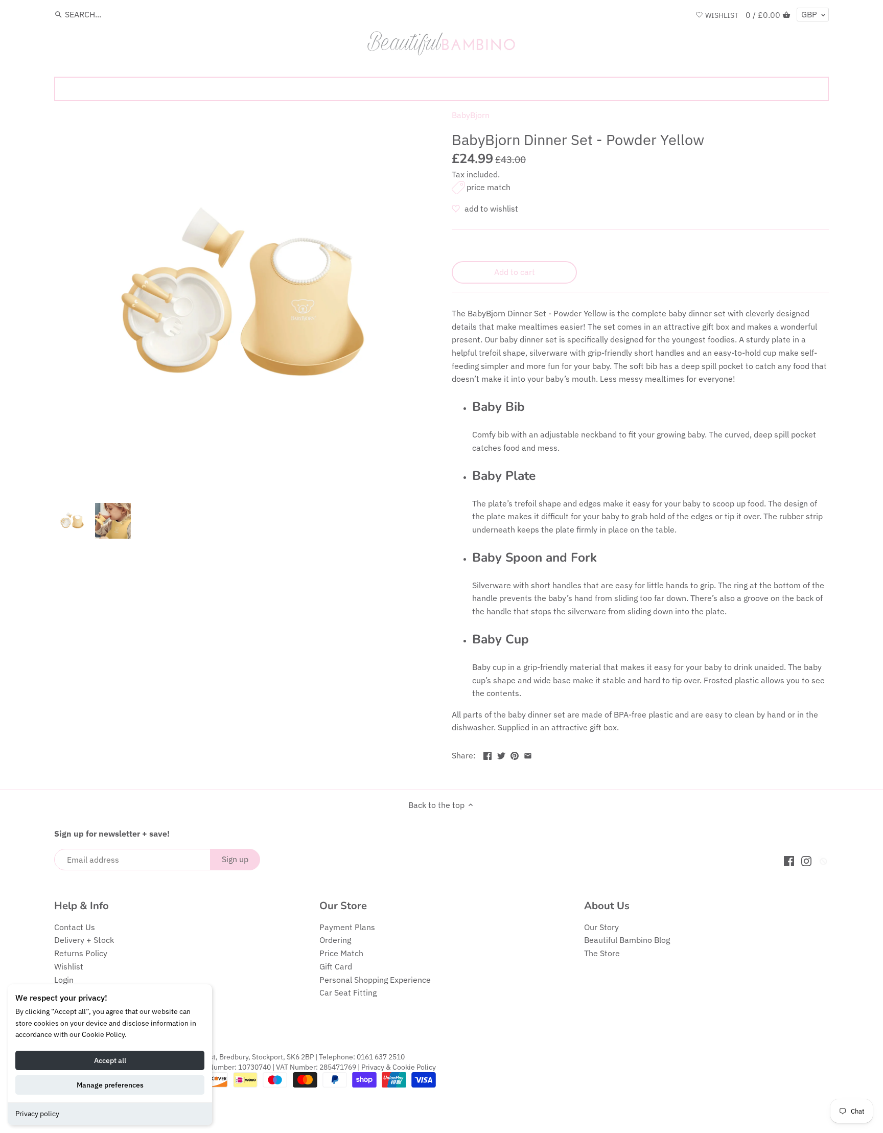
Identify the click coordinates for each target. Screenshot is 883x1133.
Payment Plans (347, 927)
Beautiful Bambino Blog (627, 940)
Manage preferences (110, 1085)
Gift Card (335, 966)
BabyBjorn (471, 115)
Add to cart (514, 272)
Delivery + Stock (84, 940)
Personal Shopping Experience (375, 980)
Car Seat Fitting (348, 992)
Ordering (335, 940)
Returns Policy (80, 953)
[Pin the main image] (514, 754)
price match (488, 187)
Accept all (110, 1060)
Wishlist (68, 966)
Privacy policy (37, 1113)
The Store (602, 953)
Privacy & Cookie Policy (398, 1067)
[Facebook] (789, 860)
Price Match (341, 953)
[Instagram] (806, 860)
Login (64, 980)
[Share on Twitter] (501, 754)
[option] (72, 521)
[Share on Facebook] (487, 754)
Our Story (601, 927)
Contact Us (74, 927)
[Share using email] (528, 754)
